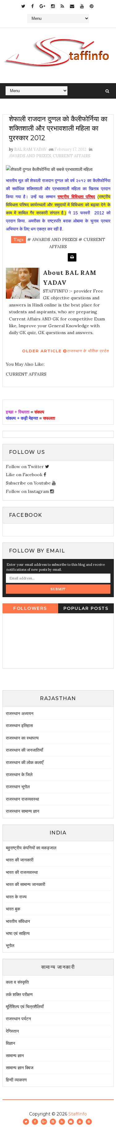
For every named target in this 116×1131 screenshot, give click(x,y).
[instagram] (52, 6)
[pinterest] (91, 6)
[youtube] (82, 6)
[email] (72, 6)
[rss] (62, 6)
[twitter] (23, 6)
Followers (30, 608)
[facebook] (32, 6)
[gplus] (42, 6)
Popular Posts (86, 608)
